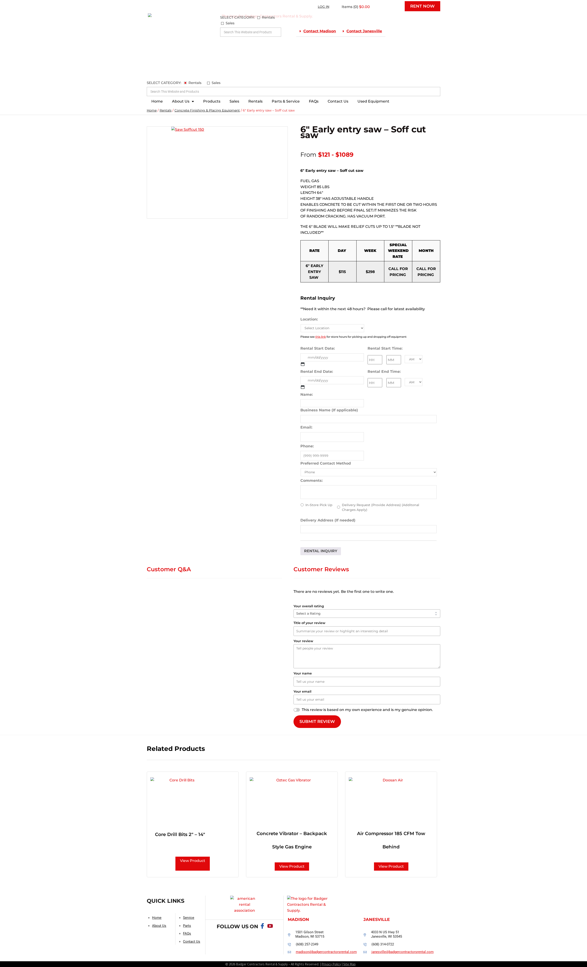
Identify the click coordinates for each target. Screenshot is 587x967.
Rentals (255, 101)
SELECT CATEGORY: (237, 17)
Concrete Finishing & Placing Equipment (207, 110)
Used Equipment (373, 101)
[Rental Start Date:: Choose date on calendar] (302, 364)
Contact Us (338, 101)
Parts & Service (286, 101)
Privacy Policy (331, 964)
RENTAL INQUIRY (320, 551)
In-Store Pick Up (318, 505)
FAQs (313, 101)
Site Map (349, 964)
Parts (187, 926)
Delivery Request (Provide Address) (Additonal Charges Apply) (380, 507)
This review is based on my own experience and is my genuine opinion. (367, 710)
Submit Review (317, 721)
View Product (192, 860)
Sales (234, 101)
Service (188, 918)
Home (157, 101)
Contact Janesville (364, 31)
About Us (180, 101)
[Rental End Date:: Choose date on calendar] (302, 387)
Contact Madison (319, 31)
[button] (317, 31)
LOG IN (323, 7)
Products (211, 101)
